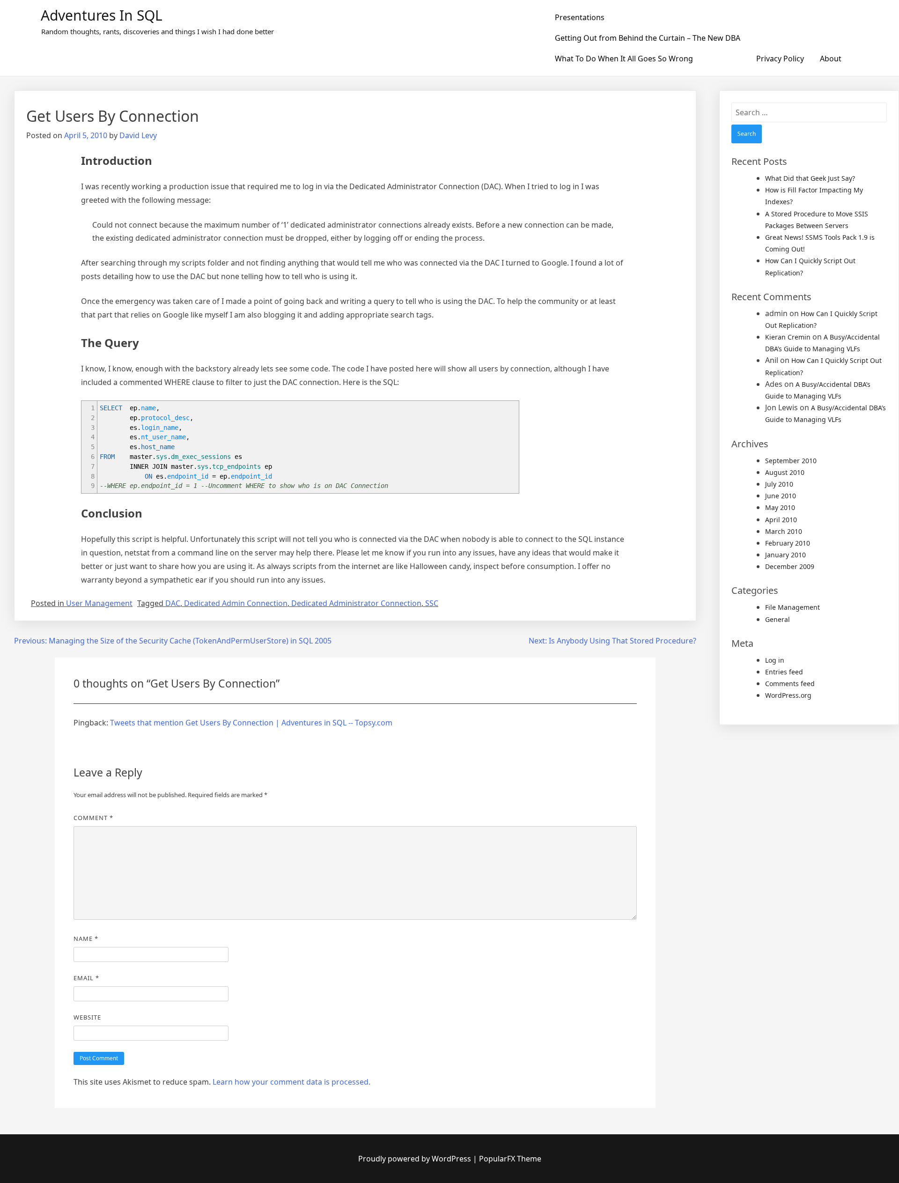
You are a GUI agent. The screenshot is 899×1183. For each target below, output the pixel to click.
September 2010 (791, 460)
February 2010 (787, 543)
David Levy (138, 135)
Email (86, 978)
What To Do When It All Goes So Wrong (624, 58)
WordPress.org (788, 695)
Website (87, 1017)
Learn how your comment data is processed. (291, 1082)
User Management (99, 603)
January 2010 (785, 554)
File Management (792, 607)
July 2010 (779, 484)
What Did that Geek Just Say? (810, 178)
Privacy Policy (780, 58)
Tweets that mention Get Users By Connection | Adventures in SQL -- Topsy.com (251, 722)
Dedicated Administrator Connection (356, 603)
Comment (93, 817)
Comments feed (790, 683)
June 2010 (780, 495)
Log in (774, 660)
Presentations (579, 17)
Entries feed (784, 671)
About (830, 58)
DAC (172, 603)
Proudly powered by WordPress (415, 1158)
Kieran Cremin (788, 337)
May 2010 (780, 507)
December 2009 (789, 566)
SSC (431, 603)
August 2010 (784, 472)
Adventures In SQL (101, 15)
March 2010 (783, 531)
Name (86, 938)
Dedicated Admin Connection (235, 603)
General (777, 619)
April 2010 (781, 519)
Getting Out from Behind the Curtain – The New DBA (647, 38)
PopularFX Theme (510, 1158)
